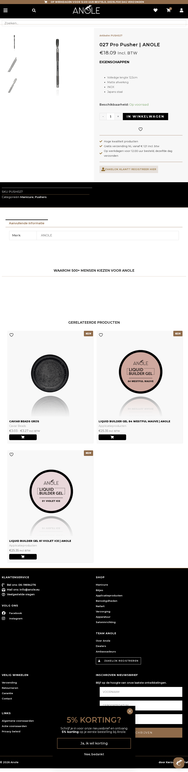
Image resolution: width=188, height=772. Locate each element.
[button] (34, 10)
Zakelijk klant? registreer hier (130, 169)
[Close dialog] (130, 711)
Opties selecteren (23, 437)
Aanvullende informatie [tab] (26, 223)
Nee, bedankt (94, 754)
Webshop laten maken (142, 762)
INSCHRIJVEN (141, 732)
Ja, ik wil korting (94, 743)
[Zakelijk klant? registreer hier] (103, 169)
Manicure (27, 197)
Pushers (40, 197)
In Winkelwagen (145, 116)
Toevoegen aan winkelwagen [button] (112, 437)
